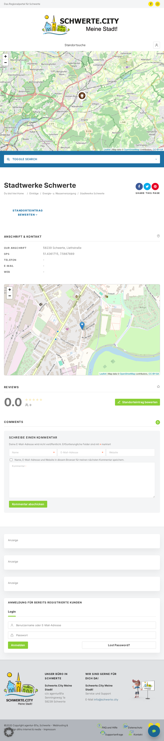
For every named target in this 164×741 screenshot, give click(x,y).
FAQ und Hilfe (109, 727)
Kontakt (138, 734)
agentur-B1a (31, 725)
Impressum (50, 729)
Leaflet (107, 149)
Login (12, 611)
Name (15, 452)
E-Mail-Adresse (69, 452)
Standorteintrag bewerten (140, 402)
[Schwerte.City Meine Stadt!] (82, 25)
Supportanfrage (114, 734)
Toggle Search (24, 159)
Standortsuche (75, 45)
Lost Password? (119, 645)
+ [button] (5, 56)
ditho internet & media (29, 729)
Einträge (34, 193)
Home (20, 193)
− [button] (5, 62)
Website (113, 452)
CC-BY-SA (158, 149)
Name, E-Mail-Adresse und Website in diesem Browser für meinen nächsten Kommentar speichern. (69, 459)
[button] (156, 45)
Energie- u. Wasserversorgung (59, 193)
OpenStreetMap (131, 149)
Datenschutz (135, 727)
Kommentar (19, 465)
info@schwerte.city (106, 699)
